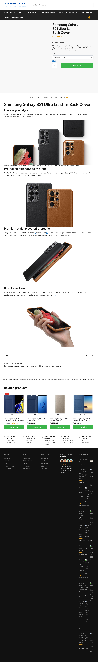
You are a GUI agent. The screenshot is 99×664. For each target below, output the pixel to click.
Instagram (44, 463)
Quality (6, 463)
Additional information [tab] (49, 97)
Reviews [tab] (63, 97)
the (47, 233)
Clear (54, 61)
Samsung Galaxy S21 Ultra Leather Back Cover (66, 379)
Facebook (44, 458)
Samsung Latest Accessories (36, 379)
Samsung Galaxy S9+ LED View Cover (36, 420)
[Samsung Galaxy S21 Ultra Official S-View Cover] (91, 25)
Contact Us (26, 463)
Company (7, 458)
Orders (6, 461)
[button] (89, 15)
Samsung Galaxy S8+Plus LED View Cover (59, 420)
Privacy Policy (9, 466)
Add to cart (77, 66)
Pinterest (44, 466)
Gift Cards (7, 469)
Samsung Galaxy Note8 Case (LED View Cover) (81, 420)
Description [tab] (34, 97)
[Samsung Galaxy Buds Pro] (92, 25)
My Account (27, 458)
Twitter (43, 461)
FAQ (24, 471)
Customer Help (28, 461)
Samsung (91, 379)
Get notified (14, 427)
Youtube (44, 469)
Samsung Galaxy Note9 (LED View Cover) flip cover (14, 420)
